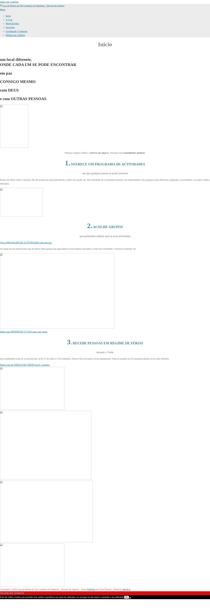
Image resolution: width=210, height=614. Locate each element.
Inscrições (10, 27)
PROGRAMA (12, 23)
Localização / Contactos (16, 31)
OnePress (91, 589)
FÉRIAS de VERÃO (15, 35)
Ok (126, 597)
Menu (2, 9)
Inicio (8, 16)
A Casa (9, 20)
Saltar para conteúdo (9, 2)
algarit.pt (126, 589)
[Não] (130, 597)
